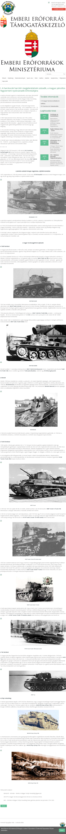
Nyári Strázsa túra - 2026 (56, 129)
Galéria (41, 78)
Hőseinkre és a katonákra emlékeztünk (55, 142)
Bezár (62, 830)
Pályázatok (62, 78)
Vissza (3, 806)
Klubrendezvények (20, 78)
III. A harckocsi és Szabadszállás (49, 106)
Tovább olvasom (58, 9)
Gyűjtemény (54, 78)
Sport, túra (30, 78)
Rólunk (4, 78)
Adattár (47, 78)
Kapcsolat (5, 81)
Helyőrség (10, 78)
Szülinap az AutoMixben (54, 115)
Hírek (36, 78)
